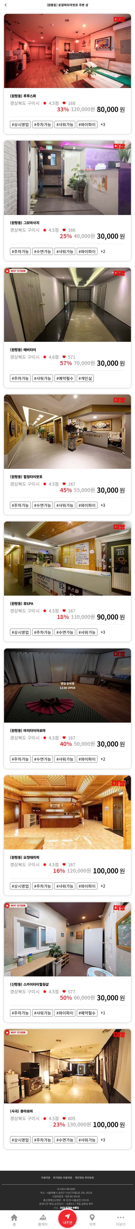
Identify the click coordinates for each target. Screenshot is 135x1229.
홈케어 (42, 1224)
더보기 (121, 1224)
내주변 (67, 1222)
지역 (92, 1224)
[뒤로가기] (6, 5)
